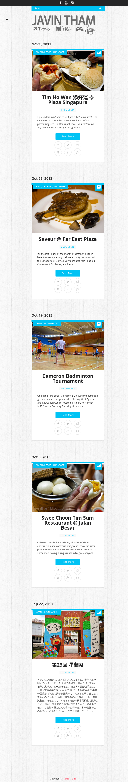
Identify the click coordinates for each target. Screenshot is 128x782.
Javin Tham (70, 778)
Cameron (41, 323)
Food (49, 52)
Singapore (58, 52)
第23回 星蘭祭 (68, 664)
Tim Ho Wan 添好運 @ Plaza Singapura (68, 100)
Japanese (40, 611)
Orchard (47, 186)
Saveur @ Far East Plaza (68, 239)
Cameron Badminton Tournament (67, 378)
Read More (68, 136)
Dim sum (40, 52)
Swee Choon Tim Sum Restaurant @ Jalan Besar (68, 522)
